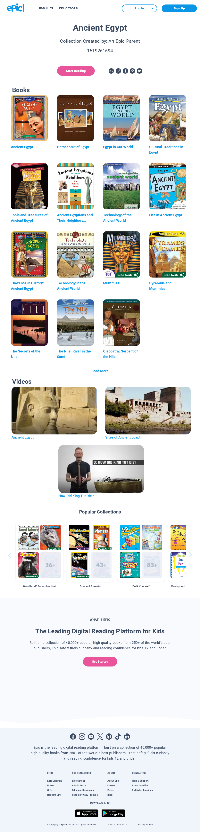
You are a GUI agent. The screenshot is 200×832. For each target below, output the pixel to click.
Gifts (49, 790)
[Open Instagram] (82, 736)
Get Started (100, 661)
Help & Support (140, 780)
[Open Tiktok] (118, 736)
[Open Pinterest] (109, 736)
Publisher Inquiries (142, 790)
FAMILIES (46, 8)
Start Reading (76, 71)
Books (50, 785)
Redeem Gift (54, 795)
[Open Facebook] (73, 736)
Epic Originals (54, 780)
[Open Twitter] (100, 736)
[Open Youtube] (91, 736)
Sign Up (179, 8)
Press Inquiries (140, 785)
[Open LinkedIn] (127, 736)
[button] (39, 552)
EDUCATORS (68, 8)
